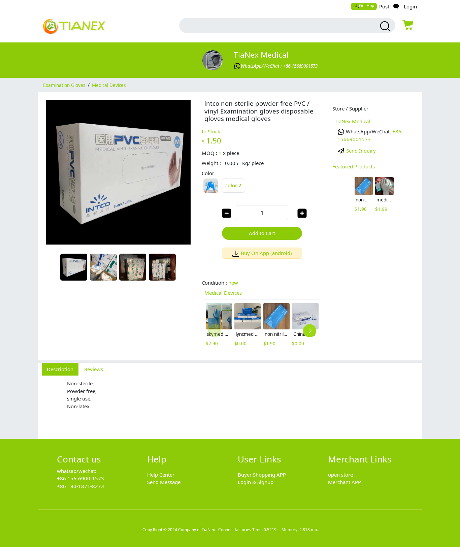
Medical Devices (109, 85)
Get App (366, 5)
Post (384, 6)
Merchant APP (344, 482)
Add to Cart (262, 233)
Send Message (163, 482)
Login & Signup (255, 482)
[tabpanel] (230, 403)
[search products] (384, 26)
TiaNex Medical (261, 55)
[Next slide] (309, 330)
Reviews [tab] (93, 369)
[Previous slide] (214, 330)
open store (340, 474)
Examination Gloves (64, 85)
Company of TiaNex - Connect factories (214, 530)
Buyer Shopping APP (262, 474)
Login (410, 6)
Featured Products (353, 166)
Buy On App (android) (266, 253)
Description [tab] (60, 369)
